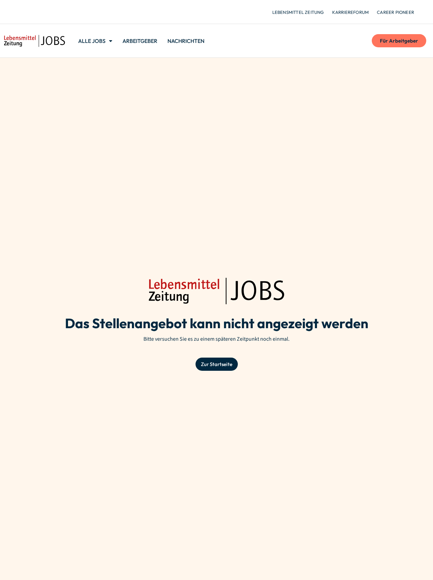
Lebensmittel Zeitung (298, 12)
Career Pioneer (395, 12)
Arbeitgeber (139, 41)
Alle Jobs (92, 41)
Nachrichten (185, 41)
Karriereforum (350, 12)
